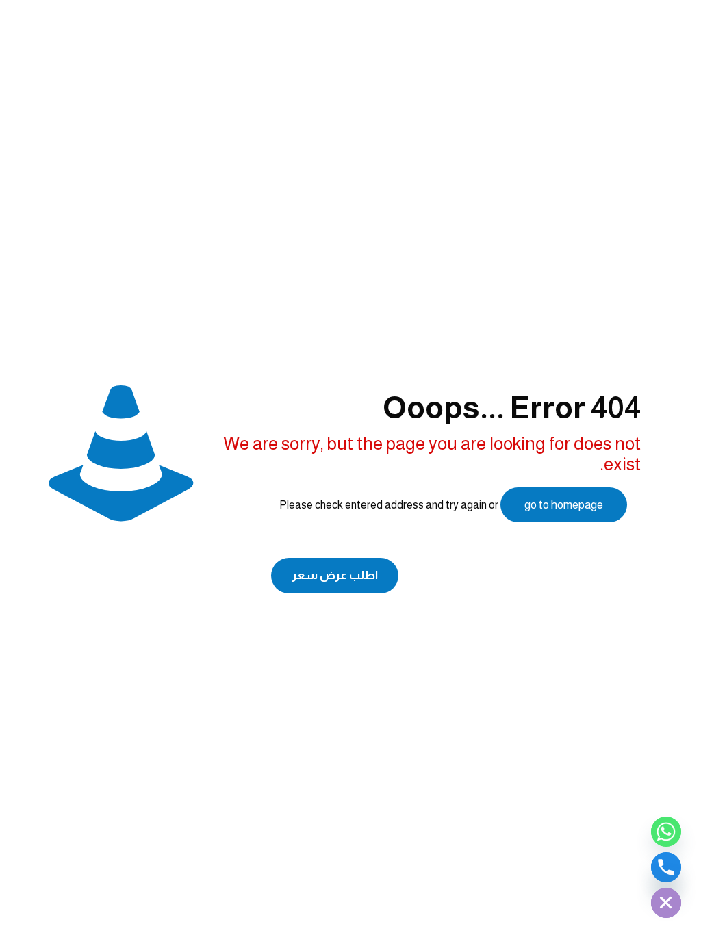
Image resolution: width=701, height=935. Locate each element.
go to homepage (563, 504)
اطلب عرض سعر (335, 575)
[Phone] (666, 867)
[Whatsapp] (666, 832)
